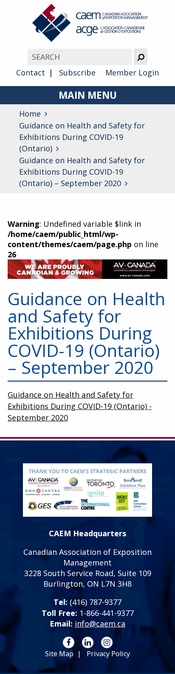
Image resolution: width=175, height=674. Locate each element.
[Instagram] (107, 642)
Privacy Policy (108, 653)
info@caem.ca (100, 623)
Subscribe (77, 72)
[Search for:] (81, 57)
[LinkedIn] (87, 642)
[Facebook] (68, 642)
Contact (30, 72)
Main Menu (88, 95)
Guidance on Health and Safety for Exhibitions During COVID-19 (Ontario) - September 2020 (80, 406)
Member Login (132, 72)
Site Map (59, 653)
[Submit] (140, 56)
